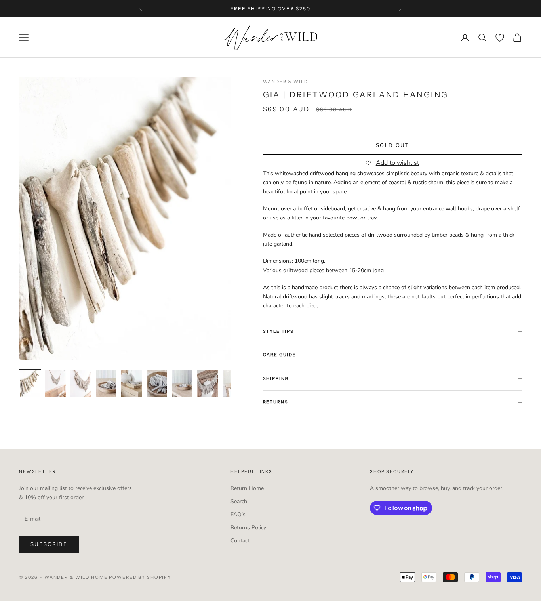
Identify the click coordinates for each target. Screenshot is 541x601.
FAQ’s (238, 514)
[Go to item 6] (157, 384)
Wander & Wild (285, 81)
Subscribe (48, 544)
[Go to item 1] (30, 384)
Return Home (247, 488)
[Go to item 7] (182, 384)
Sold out (392, 145)
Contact (240, 540)
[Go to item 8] (207, 384)
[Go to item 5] (131, 384)
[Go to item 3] (81, 384)
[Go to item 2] (55, 384)
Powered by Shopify (140, 577)
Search (238, 501)
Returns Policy (248, 527)
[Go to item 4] (106, 384)
